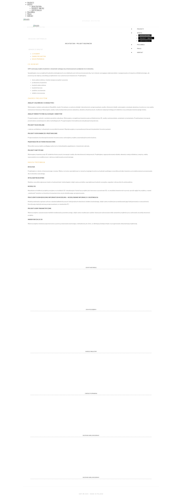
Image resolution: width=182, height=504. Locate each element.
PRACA (29, 14)
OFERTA (29, 4)
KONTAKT (30, 16)
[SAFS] (91, 19)
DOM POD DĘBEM (91, 309)
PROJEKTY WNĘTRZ (37, 8)
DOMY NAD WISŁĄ (91, 267)
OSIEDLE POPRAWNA (91, 393)
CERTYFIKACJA (36, 10)
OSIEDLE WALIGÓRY (91, 351)
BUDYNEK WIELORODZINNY (91, 435)
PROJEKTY (30, 2)
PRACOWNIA (31, 12)
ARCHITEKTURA (36, 6)
